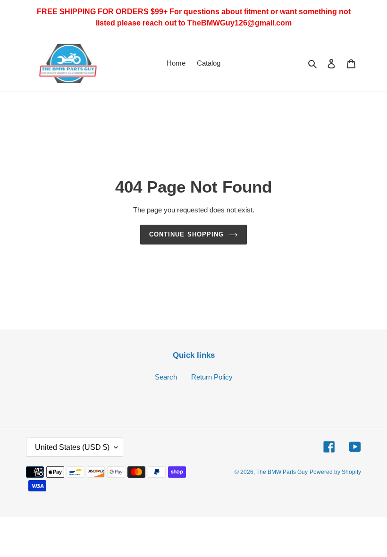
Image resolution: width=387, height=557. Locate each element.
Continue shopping (186, 234)
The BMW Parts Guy (282, 472)
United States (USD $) (72, 447)
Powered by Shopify (335, 472)
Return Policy (212, 377)
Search (166, 377)
